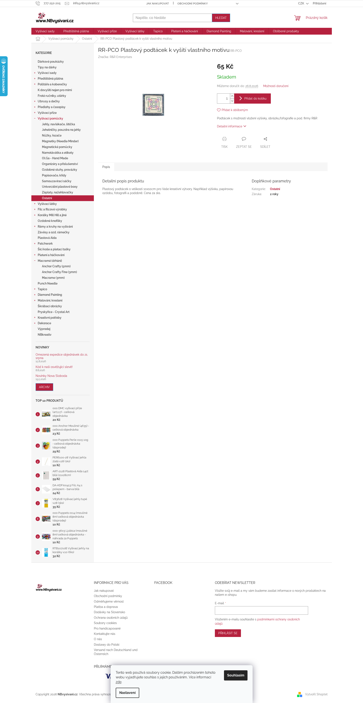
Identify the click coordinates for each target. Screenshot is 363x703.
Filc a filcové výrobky (52, 209)
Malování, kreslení (50, 300)
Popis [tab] (106, 167)
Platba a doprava (106, 607)
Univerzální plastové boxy (60, 186)
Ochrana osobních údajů (111, 617)
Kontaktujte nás (104, 633)
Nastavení (127, 693)
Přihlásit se (228, 633)
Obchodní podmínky (192, 3)
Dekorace (44, 323)
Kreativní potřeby (49, 317)
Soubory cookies (105, 623)
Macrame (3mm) (53, 277)
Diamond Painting (50, 294)
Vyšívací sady (47, 73)
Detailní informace (229, 126)
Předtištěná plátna (50, 78)
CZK (301, 3)
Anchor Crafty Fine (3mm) (59, 272)
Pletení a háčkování (51, 255)
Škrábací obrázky (50, 306)
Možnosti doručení (275, 86)
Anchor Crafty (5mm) (56, 266)
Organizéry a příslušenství (60, 164)
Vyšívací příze (47, 112)
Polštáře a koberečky (52, 84)
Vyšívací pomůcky (50, 118)
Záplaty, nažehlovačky (57, 192)
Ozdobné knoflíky (50, 221)
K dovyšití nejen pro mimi (55, 90)
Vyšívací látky (47, 204)
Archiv (44, 387)
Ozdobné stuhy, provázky (59, 169)
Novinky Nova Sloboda (51, 376)
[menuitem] (45, 31)
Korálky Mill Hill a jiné (52, 215)
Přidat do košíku (255, 98)
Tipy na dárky (47, 67)
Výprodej (44, 329)
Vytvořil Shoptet (316, 694)
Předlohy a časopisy (51, 107)
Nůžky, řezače (51, 135)
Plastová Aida (47, 237)
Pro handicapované (107, 628)
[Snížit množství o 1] (232, 101)
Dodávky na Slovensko (109, 612)
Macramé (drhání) (50, 260)
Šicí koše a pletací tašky (54, 249)
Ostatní (47, 198)
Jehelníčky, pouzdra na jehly (61, 129)
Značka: (115, 57)
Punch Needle (47, 283)
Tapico (42, 289)
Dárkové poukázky (51, 61)
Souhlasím (235, 675)
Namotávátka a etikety (58, 152)
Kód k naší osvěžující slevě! (54, 367)
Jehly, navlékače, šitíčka (58, 124)
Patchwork (45, 243)
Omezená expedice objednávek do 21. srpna (62, 356)
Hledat (221, 18)
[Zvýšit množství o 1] (232, 96)
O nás (98, 639)
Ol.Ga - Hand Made (55, 158)
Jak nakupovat (157, 3)
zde (118, 682)
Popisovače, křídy (54, 175)
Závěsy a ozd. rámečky (54, 232)
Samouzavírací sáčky (56, 181)
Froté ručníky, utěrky (52, 95)
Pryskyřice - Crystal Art (54, 312)
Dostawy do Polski (106, 644)
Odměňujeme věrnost (109, 601)
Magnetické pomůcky (57, 147)
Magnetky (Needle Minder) (60, 141)
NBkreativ (44, 334)
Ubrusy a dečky (49, 101)
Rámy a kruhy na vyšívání (55, 226)
